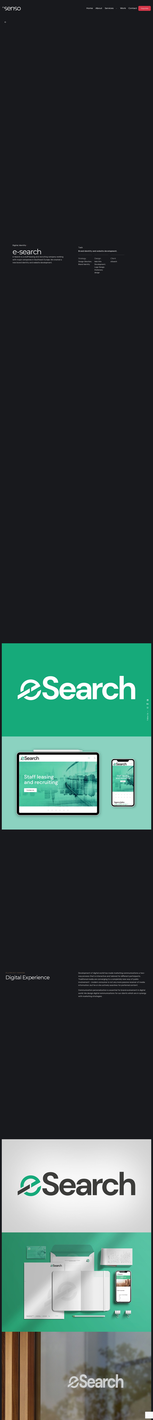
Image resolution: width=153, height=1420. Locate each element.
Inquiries (144, 8)
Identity (22, 245)
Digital (15, 245)
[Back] (5, 22)
